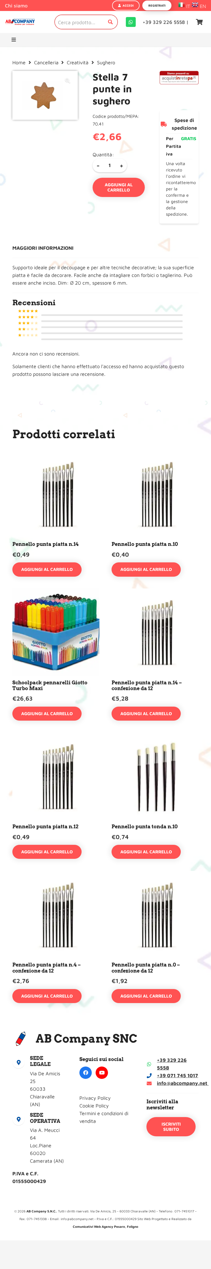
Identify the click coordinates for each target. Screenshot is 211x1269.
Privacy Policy (95, 1098)
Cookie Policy (94, 1106)
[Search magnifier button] (110, 22)
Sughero (106, 62)
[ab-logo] (20, 22)
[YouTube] (102, 1073)
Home (19, 62)
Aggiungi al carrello (119, 187)
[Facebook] (85, 1073)
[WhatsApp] (131, 22)
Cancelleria (46, 62)
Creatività (77, 62)
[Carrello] (199, 22)
